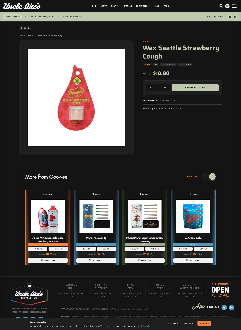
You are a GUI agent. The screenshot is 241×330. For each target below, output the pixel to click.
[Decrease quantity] (150, 87)
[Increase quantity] (165, 87)
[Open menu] (234, 6)
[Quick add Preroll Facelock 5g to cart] (112, 234)
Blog (157, 6)
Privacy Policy (147, 326)
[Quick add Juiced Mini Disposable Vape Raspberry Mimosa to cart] (63, 234)
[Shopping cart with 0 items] (227, 6)
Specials (128, 6)
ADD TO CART (49, 260)
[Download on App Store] (230, 17)
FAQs (166, 6)
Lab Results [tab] (167, 100)
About (104, 6)
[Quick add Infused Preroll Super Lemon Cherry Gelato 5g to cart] (160, 234)
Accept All (204, 323)
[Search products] (221, 6)
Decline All (173, 323)
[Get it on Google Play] (235, 17)
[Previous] (204, 176)
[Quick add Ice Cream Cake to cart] (209, 234)
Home (93, 6)
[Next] (212, 176)
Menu (31, 35)
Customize (188, 323)
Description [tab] (150, 100)
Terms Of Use (82, 309)
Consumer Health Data (104, 309)
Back (26, 28)
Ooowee (48, 194)
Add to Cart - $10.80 (195, 87)
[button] (47, 227)
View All (189, 176)
